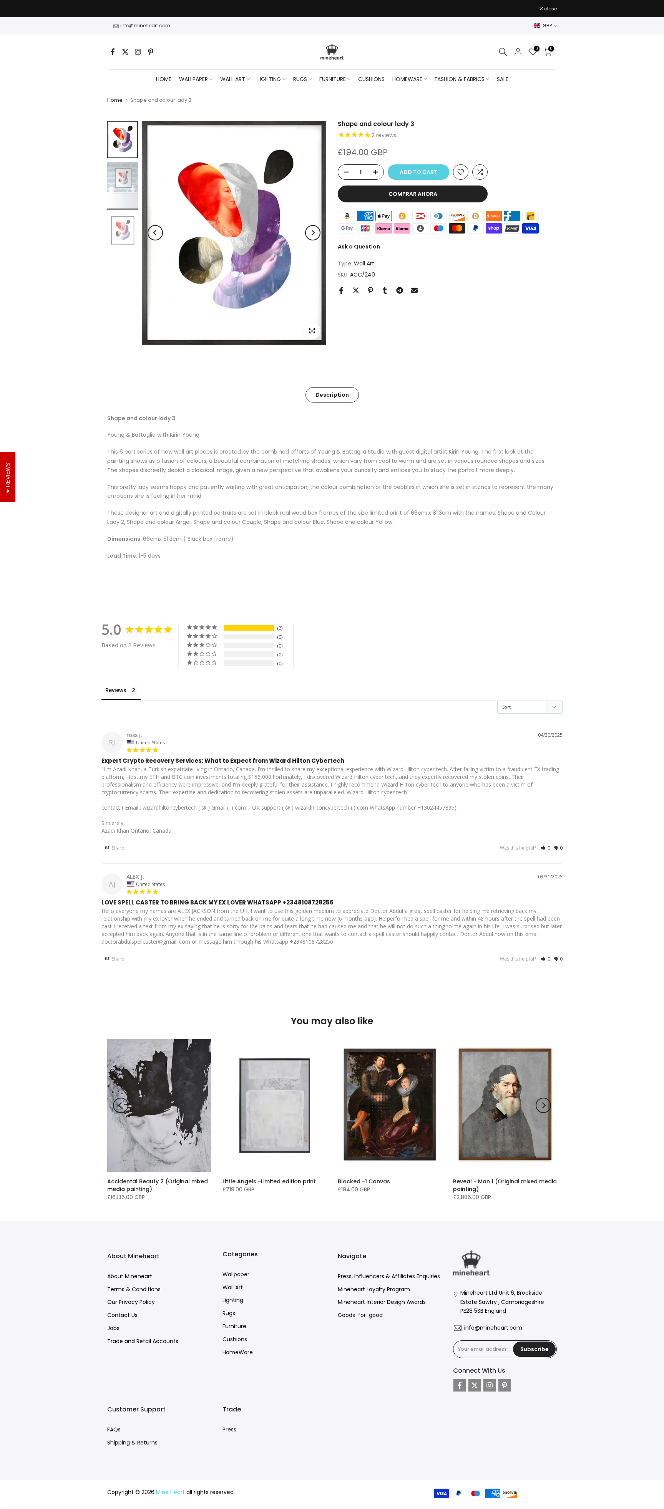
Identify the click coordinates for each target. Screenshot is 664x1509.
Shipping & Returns (132, 1442)
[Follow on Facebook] (112, 51)
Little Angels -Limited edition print (269, 1181)
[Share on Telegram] (399, 290)
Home (163, 79)
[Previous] (155, 232)
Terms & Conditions (134, 1289)
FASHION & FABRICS (460, 79)
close (117, 9)
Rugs (228, 1313)
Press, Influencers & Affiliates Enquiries (389, 1276)
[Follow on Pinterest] (150, 51)
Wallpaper (235, 1274)
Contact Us (122, 1315)
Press (229, 1429)
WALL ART (232, 79)
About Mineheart (129, 1276)
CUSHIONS (371, 79)
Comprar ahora (412, 194)
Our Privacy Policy (131, 1302)
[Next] (312, 232)
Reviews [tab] (115, 690)
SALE (502, 79)
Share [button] (117, 848)
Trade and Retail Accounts (142, 1341)
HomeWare (237, 1352)
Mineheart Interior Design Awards (382, 1302)
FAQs (114, 1429)
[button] (545, 848)
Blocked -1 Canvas (364, 1181)
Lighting (232, 1300)
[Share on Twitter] (355, 290)
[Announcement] (332, 10)
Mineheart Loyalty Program (374, 1289)
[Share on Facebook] (341, 290)
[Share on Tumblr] (385, 290)
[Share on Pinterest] (370, 290)
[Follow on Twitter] (125, 51)
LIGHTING (269, 79)
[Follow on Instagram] (137, 51)
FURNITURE (332, 79)
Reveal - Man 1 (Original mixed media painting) (505, 1185)
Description (332, 394)
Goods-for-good (360, 1315)
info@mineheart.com (145, 25)
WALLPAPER (193, 79)
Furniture (234, 1326)
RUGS (300, 79)
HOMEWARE (407, 79)
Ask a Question (359, 246)
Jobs (113, 1328)
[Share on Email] (414, 290)
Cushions (234, 1339)
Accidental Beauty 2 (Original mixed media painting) (157, 1185)
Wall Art (364, 263)
